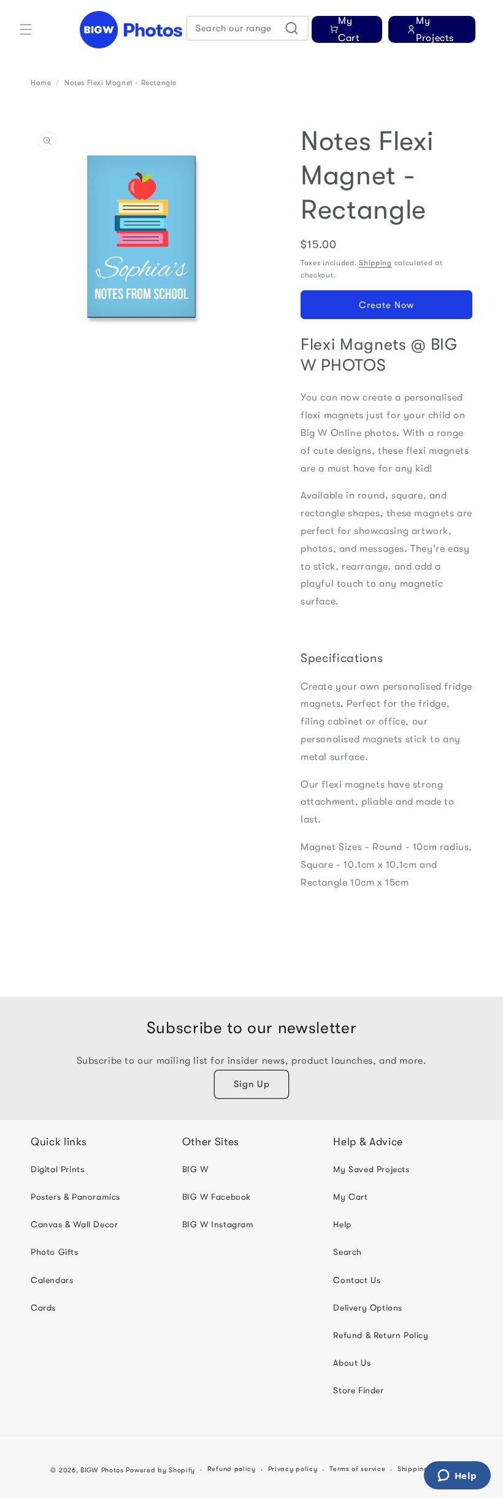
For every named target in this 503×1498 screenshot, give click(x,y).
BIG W (195, 1169)
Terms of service (357, 1469)
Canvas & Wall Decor (74, 1224)
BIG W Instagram (218, 1224)
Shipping (375, 262)
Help (342, 1224)
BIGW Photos (102, 1470)
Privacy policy (293, 1469)
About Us (352, 1363)
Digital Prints (57, 1169)
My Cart (350, 1197)
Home (41, 82)
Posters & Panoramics (75, 1197)
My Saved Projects (371, 1169)
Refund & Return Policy (380, 1335)
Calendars (52, 1280)
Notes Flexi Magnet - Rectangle (120, 82)
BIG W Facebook (216, 1197)
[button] (25, 29)
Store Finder (358, 1390)
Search (347, 1252)
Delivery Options (367, 1307)
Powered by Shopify (160, 1470)
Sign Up (252, 1084)
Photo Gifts (55, 1252)
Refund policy (231, 1469)
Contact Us (356, 1280)
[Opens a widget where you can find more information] (457, 1476)
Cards (43, 1307)
